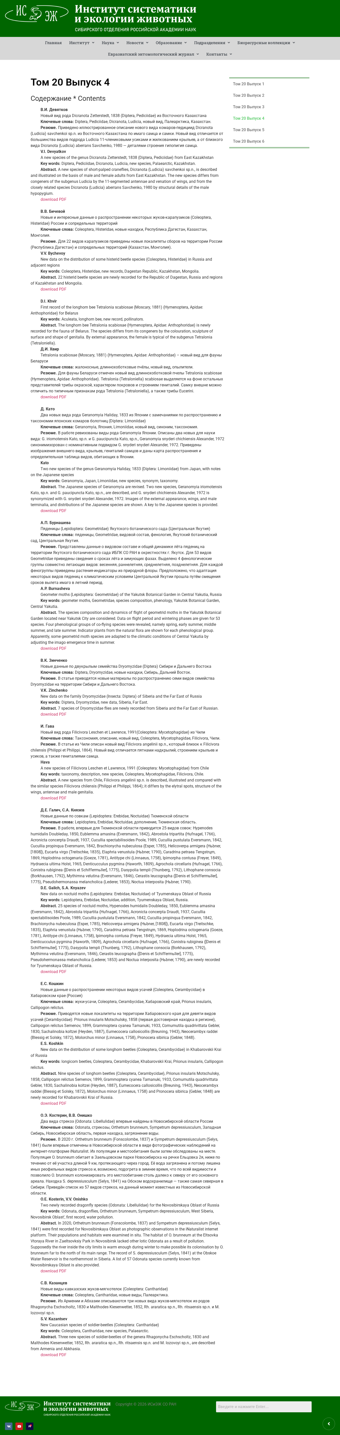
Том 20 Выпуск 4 (248, 118)
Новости (135, 42)
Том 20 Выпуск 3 (248, 107)
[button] (81, 42)
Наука (108, 42)
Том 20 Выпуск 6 (248, 141)
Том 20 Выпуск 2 (248, 95)
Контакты (216, 54)
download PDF (53, 199)
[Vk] (8, 1426)
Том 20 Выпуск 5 (248, 129)
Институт (79, 42)
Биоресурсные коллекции (263, 42)
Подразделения (209, 42)
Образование (169, 42)
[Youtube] (19, 1426)
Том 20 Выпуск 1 (248, 84)
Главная (53, 42)
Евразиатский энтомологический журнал (151, 54)
